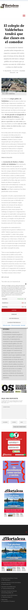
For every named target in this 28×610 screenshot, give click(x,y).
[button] (26, 284)
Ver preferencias (14, 318)
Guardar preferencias (14, 322)
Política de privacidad (15, 325)
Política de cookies (6, 325)
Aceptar (14, 310)
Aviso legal (23, 325)
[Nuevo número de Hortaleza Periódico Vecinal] (14, 503)
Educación (12, 72)
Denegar (14, 314)
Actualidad (22, 70)
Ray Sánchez (8, 70)
